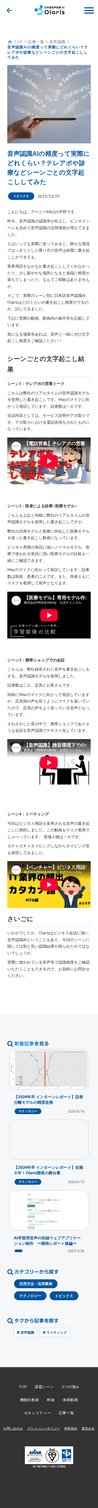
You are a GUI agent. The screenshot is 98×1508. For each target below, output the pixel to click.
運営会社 (88, 1428)
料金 (51, 1399)
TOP (23, 1386)
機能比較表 (29, 1399)
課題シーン (44, 1386)
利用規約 (70, 1428)
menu (89, 10)
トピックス (21, 196)
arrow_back (9, 10)
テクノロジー (28, 1111)
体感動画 (70, 1399)
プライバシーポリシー (43, 1428)
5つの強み (71, 1386)
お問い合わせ (13, 1428)
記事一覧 (66, 1413)
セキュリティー (37, 1413)
